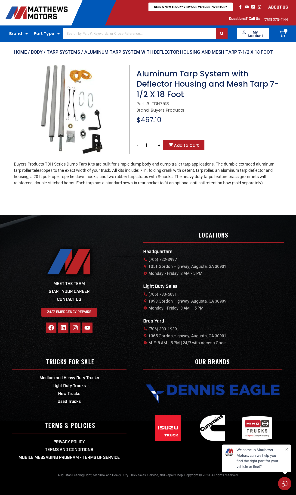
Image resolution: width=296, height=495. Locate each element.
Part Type (44, 33)
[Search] (222, 33)
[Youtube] (247, 7)
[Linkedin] (253, 7)
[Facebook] (51, 328)
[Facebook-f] (240, 7)
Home (20, 52)
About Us (278, 8)
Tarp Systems (63, 52)
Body (37, 52)
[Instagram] (259, 7)
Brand (15, 33)
